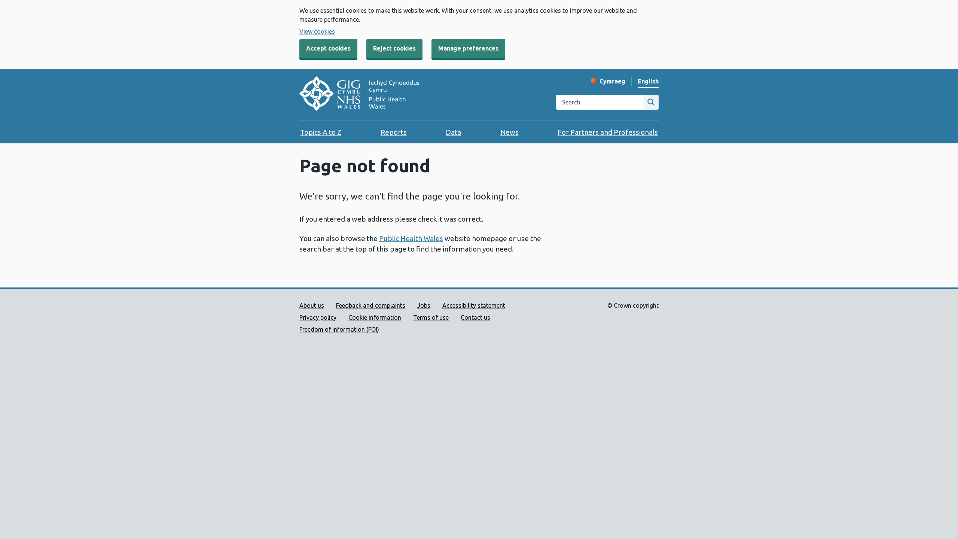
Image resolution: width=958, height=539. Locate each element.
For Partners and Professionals (608, 132)
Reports (394, 132)
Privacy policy (317, 317)
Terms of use (431, 317)
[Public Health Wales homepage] (359, 94)
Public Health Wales (411, 238)
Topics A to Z (320, 132)
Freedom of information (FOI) (339, 329)
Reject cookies (394, 48)
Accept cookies (328, 48)
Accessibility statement (473, 305)
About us (311, 305)
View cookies (317, 31)
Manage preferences (468, 48)
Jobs (423, 305)
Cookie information (374, 317)
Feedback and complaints (370, 305)
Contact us (475, 317)
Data (453, 132)
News (509, 132)
